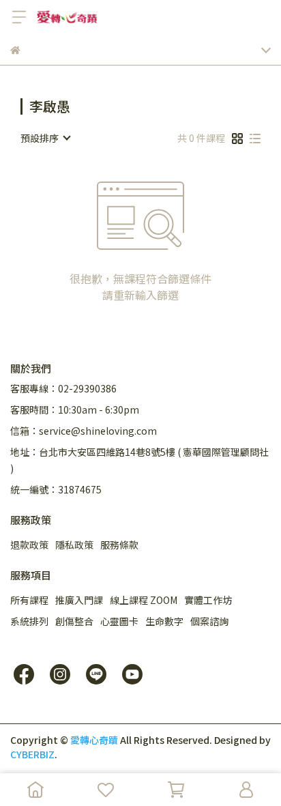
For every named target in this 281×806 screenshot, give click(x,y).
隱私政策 (74, 544)
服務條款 (119, 544)
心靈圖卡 (119, 621)
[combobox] (45, 138)
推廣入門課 (79, 600)
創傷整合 (74, 621)
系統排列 (29, 621)
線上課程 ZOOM (143, 600)
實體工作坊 (208, 600)
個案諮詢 (209, 621)
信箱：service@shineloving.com (83, 430)
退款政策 (29, 544)
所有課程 (29, 600)
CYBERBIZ (32, 754)
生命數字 (164, 621)
